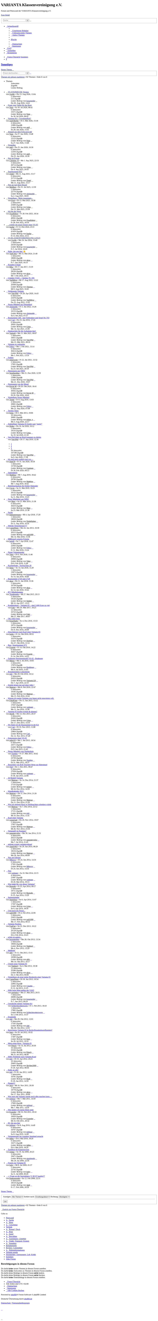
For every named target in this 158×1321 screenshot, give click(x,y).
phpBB (14, 1295)
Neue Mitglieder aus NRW (18, 499)
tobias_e (29, 419)
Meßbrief (11, 950)
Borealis (12, 886)
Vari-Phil (14, 293)
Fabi (13, 608)
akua (11, 581)
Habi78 (12, 462)
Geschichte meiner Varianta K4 (20, 1004)
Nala (11, 107)
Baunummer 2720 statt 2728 (19, 579)
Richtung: (55, 1197)
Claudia (29, 986)
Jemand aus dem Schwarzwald (20, 132)
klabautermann (15, 515)
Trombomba (14, 594)
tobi (10, 674)
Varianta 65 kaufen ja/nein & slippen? (22, 712)
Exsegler (12, 1112)
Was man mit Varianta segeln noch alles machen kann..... (30, 1096)
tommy (29, 787)
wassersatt (13, 820)
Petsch (13, 1046)
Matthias (12, 475)
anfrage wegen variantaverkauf (20, 844)
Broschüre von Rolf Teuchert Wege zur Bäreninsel (27, 765)
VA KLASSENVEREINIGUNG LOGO (24, 238)
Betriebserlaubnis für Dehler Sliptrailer (23, 486)
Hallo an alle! (13, 1070)
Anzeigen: (7, 1197)
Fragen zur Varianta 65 (17, 1163)
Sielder (29, 601)
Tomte (11, 400)
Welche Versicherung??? (17, 526)
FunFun (12, 926)
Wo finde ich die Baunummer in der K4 (23, 725)
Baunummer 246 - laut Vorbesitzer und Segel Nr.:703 (28, 318)
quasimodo (30, 1158)
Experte (12, 647)
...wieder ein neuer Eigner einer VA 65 (23, 225)
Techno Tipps (13, 411)
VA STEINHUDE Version (18, 92)
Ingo (11, 1032)
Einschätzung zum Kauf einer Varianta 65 (24, 632)
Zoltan (11, 1152)
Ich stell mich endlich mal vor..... (20, 459)
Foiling (10, 358)
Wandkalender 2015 (16, 791)
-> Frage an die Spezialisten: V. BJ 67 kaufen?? (26, 1176)
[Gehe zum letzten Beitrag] (36, 101)
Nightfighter (31, 521)
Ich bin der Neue (14, 211)
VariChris (13, 254)
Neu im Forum (13, 158)
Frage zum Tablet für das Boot (20, 105)
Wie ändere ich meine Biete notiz (21, 1110)
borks (11, 634)
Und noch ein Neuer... (16, 911)
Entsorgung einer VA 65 (17, 738)
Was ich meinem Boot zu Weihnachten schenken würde (29, 804)
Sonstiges (7, 64)
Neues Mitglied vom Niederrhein (21, 751)
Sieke (11, 568)
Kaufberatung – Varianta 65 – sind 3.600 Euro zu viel (29, 605)
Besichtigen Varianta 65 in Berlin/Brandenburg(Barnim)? (30, 1030)
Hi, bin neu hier (14, 1123)
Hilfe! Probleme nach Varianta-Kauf (22, 1057)
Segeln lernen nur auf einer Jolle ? (21, 685)
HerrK (11, 714)
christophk (30, 194)
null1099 (29, 535)
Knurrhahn (13, 621)
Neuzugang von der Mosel (18, 384)
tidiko (11, 1139)
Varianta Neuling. (15, 924)
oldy (11, 953)
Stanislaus (13, 900)
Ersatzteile (12, 1017)
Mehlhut (12, 187)
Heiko (11, 426)
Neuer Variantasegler (16, 552)
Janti (28, 1185)
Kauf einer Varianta (15, 818)
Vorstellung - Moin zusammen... (20, 198)
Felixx (11, 346)
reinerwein (13, 360)
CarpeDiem (13, 528)
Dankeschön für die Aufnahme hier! (22, 331)
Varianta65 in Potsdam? (17, 831)
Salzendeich (12, 473)
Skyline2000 (31, 1065)
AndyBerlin (14, 121)
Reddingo (30, 667)
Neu (9, 871)
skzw (28, 260)
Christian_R (14, 161)
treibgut (12, 1099)
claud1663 (13, 846)
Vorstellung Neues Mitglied (18, 397)
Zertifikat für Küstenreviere (18, 1150)
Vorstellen (12, 145)
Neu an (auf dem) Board (17, 185)
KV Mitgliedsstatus (15, 592)
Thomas (29, 287)
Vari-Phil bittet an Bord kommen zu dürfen (24, 437)
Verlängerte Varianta (16, 291)
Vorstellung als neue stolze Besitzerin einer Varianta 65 (29, 977)
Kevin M (12, 386)
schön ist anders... (15, 937)
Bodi (28, 1079)
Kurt (13, 200)
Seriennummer (13, 897)
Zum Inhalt (5, 15)
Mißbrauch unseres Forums (18, 539)
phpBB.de (28, 1299)
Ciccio (11, 488)
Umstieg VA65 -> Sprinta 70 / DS (21, 278)
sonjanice (15, 992)
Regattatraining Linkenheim (19, 672)
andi (28, 127)
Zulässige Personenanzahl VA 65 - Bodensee (25, 658)
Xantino (14, 754)
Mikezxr (12, 860)
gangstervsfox (14, 833)
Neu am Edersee (14, 858)
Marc (13, 501)
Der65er (29, 641)
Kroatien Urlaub (14, 265)
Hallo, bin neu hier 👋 (16, 251)
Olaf (11, 767)
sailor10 (12, 740)
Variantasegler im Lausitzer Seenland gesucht (25, 1136)
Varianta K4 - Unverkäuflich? (19, 118)
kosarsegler (30, 101)
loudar (11, 227)
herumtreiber (14, 939)
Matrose (12, 687)
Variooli (12, 333)
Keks (11, 413)
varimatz (29, 707)
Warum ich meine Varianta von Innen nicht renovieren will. (31, 698)
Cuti (13, 320)
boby (11, 1165)
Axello (12, 94)
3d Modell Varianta (15, 778)
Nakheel (29, 946)
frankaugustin (14, 1178)
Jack (11, 1085)
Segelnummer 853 (15, 172)
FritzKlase (13, 700)
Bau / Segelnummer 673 (17, 645)
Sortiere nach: (29, 1197)
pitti (10, 1019)
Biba (11, 267)
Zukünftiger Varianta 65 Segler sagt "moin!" (25, 424)
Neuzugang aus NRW (16, 371)
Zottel (11, 174)
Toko (11, 554)
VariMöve (13, 280)
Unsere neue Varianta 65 (17, 964)
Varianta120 (31, 681)
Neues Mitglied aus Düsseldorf (20, 304)
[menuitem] (20, 31)
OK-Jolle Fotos (14, 619)
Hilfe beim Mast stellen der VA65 (21, 990)
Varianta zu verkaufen (16, 344)
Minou (12, 661)
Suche (10, 512)
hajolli (11, 541)
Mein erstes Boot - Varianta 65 (20, 1043)
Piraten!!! (11, 1083)
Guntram (29, 468)
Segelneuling (14, 373)
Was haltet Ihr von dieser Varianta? (21, 884)
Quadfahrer (13, 214)
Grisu (28, 167)
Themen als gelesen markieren (13, 77)
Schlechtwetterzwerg (19, 1006)
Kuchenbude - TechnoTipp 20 (19, 566)
